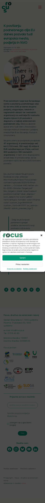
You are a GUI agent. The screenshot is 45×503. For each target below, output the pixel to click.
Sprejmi (23, 258)
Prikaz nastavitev (22, 264)
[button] (41, 235)
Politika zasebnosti (30, 269)
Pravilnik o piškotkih (14, 269)
